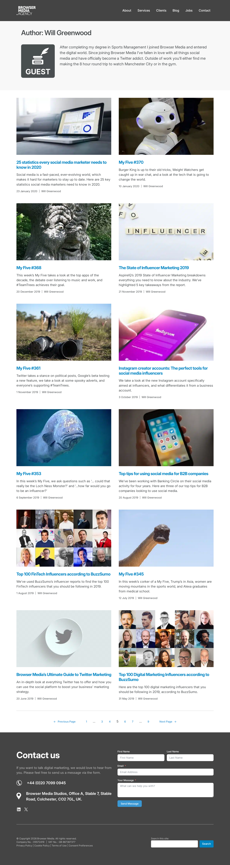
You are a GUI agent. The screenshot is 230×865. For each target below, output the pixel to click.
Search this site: (160, 838)
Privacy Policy (24, 845)
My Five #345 (131, 574)
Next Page (167, 721)
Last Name (173, 751)
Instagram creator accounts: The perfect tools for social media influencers (163, 371)
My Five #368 (28, 267)
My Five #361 (28, 368)
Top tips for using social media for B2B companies (163, 473)
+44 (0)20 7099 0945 (46, 783)
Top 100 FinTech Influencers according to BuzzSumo (63, 574)
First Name (124, 751)
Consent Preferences (81, 845)
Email (121, 765)
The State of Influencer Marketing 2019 (154, 267)
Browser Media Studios (46, 793)
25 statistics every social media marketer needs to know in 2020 (61, 165)
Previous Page (65, 721)
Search (206, 843)
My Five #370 (131, 162)
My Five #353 (28, 473)
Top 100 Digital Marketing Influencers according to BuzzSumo (164, 677)
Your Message (126, 780)
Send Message (129, 803)
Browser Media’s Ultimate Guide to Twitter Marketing (63, 674)
